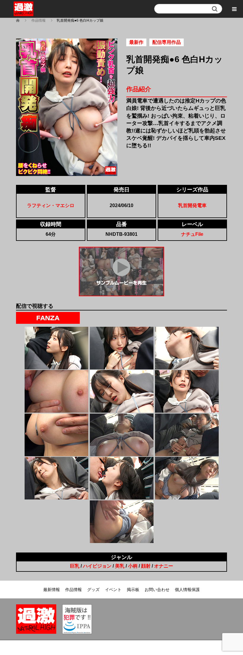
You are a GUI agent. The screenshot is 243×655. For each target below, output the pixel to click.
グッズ (93, 589)
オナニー (163, 565)
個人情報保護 (187, 589)
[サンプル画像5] (122, 391)
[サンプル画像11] (122, 478)
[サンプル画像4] (56, 391)
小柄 (133, 565)
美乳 (119, 565)
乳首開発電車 (192, 205)
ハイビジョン (97, 565)
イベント (113, 589)
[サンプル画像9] (187, 435)
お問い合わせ (157, 589)
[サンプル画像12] (187, 478)
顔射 (146, 565)
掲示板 (133, 589)
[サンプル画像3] (187, 348)
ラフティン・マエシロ (50, 205)
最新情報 (51, 589)
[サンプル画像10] (56, 478)
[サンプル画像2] (122, 348)
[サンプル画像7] (56, 435)
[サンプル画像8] (122, 435)
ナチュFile (192, 234)
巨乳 (74, 565)
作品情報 (73, 589)
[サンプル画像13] (122, 521)
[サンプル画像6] (187, 391)
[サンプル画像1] (56, 348)
